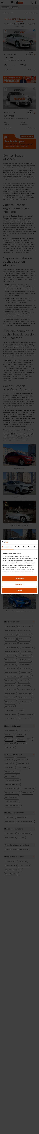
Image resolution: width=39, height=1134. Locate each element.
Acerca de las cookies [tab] (30, 547)
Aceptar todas (19, 578)
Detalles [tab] (17, 547)
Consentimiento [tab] (7, 547)
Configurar (18, 584)
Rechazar (20, 590)
